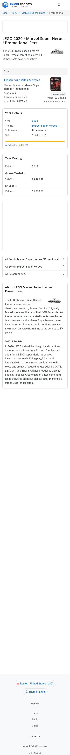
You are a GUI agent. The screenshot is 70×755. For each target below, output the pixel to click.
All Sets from (15, 274)
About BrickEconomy (35, 746)
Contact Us (35, 752)
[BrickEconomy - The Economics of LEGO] (16, 5)
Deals (35, 725)
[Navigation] (62, 5)
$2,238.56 (60, 97)
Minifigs (35, 719)
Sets (4, 12)
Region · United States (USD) (36, 683)
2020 (14, 12)
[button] (13, 166)
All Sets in (32, 259)
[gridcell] (35, 141)
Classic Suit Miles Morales (22, 80)
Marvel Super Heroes (33, 12)
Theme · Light (37, 691)
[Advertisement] (37, 26)
